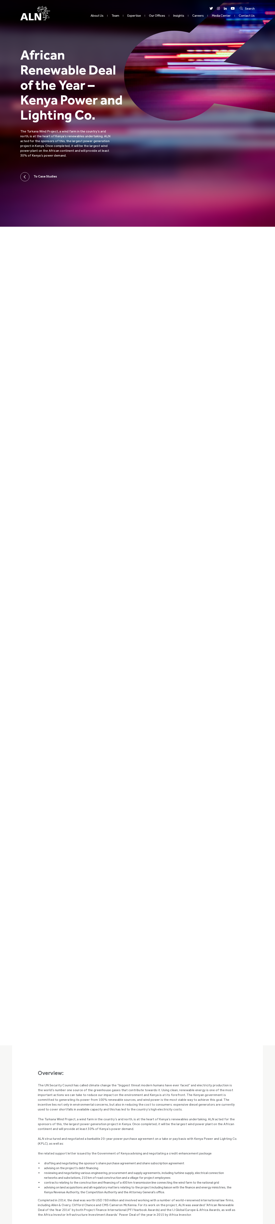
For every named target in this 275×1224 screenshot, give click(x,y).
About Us (97, 15)
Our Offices (157, 15)
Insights (178, 15)
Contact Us (247, 15)
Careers (198, 15)
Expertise (134, 15)
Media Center (221, 15)
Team (115, 15)
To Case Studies (45, 176)
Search (250, 8)
